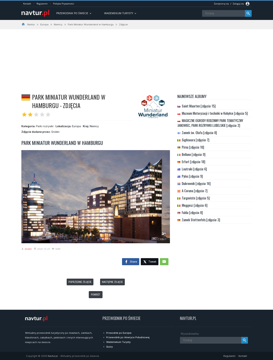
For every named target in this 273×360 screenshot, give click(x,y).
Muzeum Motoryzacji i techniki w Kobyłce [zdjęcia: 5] (215, 113)
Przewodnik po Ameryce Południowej (128, 337)
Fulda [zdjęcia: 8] (192, 212)
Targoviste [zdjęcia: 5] (196, 198)
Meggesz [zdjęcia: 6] (194, 205)
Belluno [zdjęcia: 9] (193, 154)
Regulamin (42, 3)
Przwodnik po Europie (118, 332)
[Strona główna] (35, 13)
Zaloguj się (238, 3)
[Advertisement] (136, 57)
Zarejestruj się (221, 3)
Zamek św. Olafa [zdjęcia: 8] (199, 132)
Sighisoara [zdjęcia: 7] (195, 139)
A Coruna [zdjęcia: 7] (194, 190)
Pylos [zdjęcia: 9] (192, 176)
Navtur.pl (53, 355)
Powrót (95, 294)
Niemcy (94, 126)
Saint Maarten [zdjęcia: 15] (199, 106)
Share (133, 261)
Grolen (55, 131)
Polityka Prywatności (63, 3)
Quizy (109, 346)
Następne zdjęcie (112, 281)
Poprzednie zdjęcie (80, 281)
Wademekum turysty (120, 13)
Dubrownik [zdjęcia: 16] (196, 183)
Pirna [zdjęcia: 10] (193, 147)
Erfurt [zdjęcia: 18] (193, 161)
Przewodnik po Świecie (74, 13)
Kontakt (27, 3)
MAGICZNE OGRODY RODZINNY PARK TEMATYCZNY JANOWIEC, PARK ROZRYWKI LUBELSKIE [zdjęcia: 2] (210, 123)
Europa (76, 126)
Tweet (152, 261)
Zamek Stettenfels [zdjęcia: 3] (201, 219)
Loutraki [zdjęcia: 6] (194, 168)
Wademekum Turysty (118, 341)
